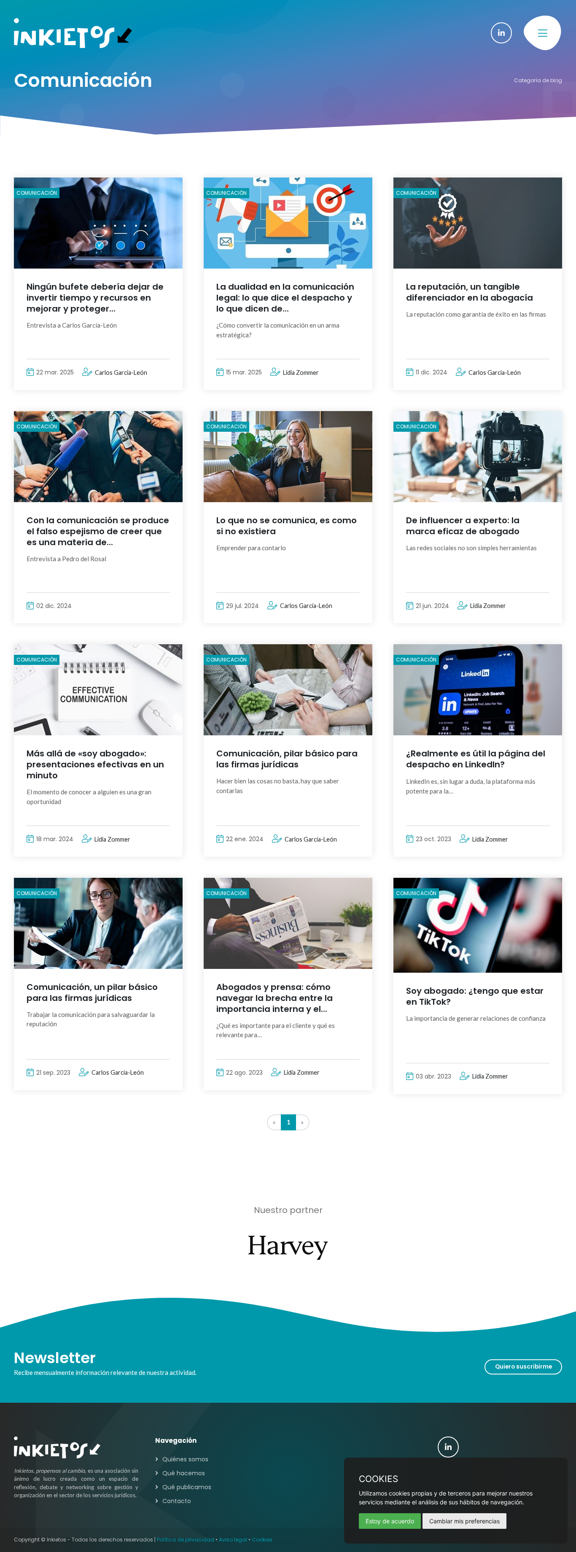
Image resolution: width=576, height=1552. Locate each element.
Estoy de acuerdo (390, 1521)
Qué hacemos (183, 1473)
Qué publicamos (186, 1487)
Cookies (262, 1539)
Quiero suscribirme (523, 1367)
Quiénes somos (185, 1459)
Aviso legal (233, 1539)
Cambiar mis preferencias (464, 1521)
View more (98, 223)
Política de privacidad (185, 1539)
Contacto (176, 1501)
